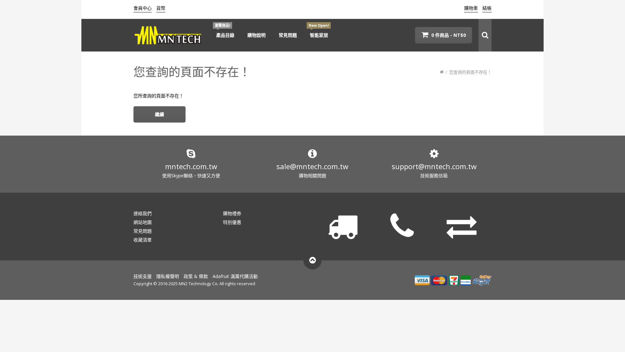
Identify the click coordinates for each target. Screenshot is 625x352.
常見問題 (288, 35)
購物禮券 (232, 213)
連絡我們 (142, 213)
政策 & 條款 (196, 276)
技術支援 (142, 276)
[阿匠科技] (168, 35)
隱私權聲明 (167, 276)
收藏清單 (142, 239)
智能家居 (319, 35)
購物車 (471, 8)
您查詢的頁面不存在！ (470, 72)
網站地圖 (142, 222)
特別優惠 (232, 222)
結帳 (487, 8)
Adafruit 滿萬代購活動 (235, 276)
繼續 (159, 114)
